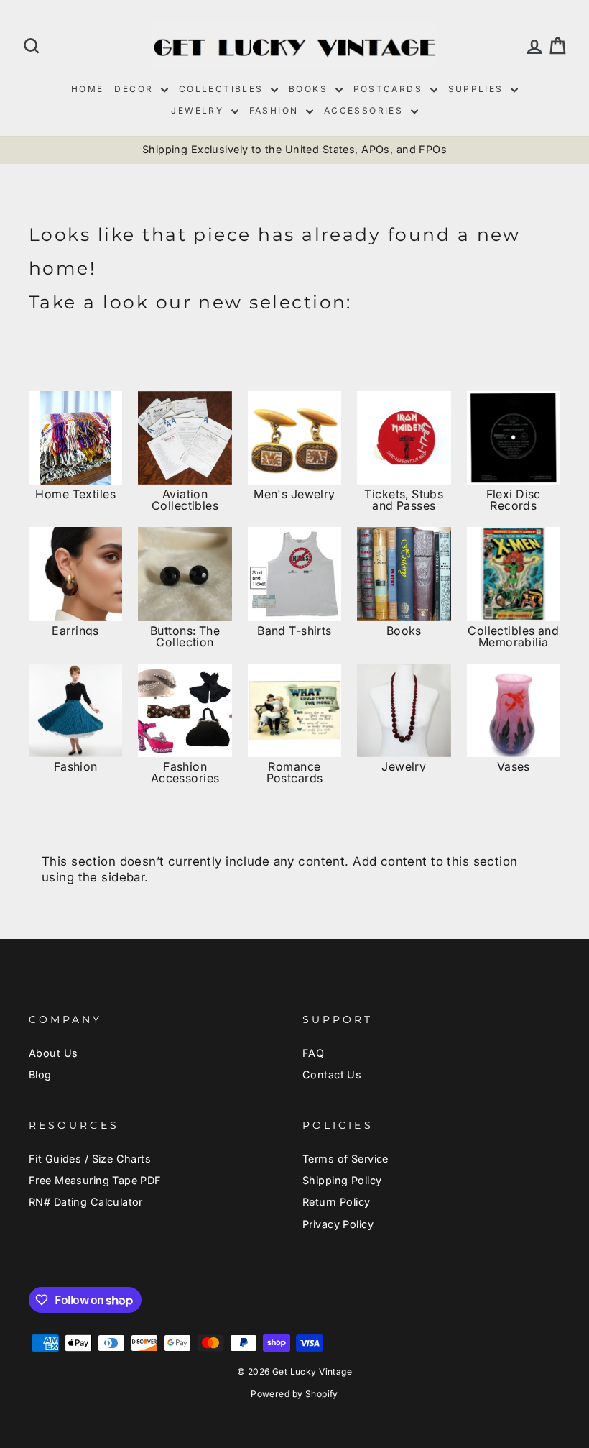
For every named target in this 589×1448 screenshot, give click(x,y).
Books (310, 88)
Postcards (390, 88)
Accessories (365, 110)
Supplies (478, 88)
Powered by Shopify (294, 1393)
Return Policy (336, 1202)
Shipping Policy (341, 1180)
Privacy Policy (338, 1224)
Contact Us (331, 1074)
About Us (53, 1053)
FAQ (313, 1053)
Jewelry (199, 110)
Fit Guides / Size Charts (90, 1159)
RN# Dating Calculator (86, 1202)
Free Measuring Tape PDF (95, 1180)
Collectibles (223, 88)
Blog (40, 1074)
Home (87, 88)
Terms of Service (345, 1159)
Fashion (275, 110)
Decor (135, 88)
